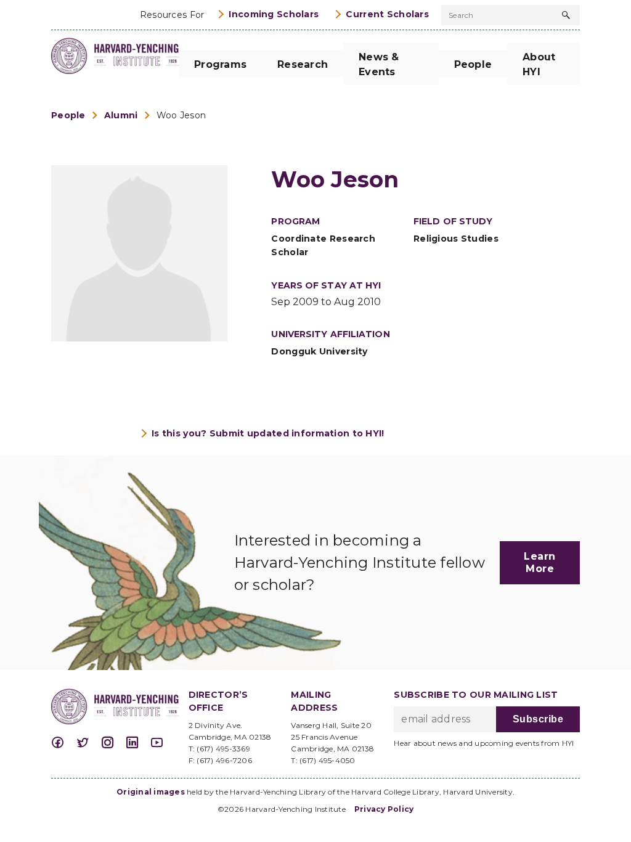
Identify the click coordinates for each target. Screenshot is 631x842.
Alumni (121, 115)
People (68, 115)
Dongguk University (319, 351)
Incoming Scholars (274, 14)
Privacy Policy (384, 809)
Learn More (540, 562)
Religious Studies (456, 238)
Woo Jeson (181, 115)
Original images (150, 791)
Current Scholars (387, 14)
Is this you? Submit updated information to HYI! (268, 433)
